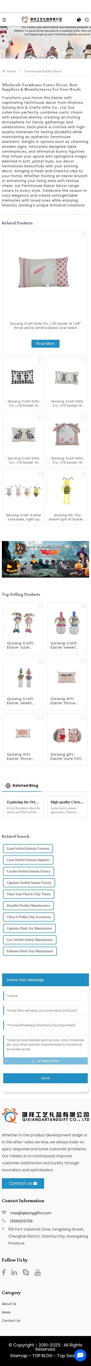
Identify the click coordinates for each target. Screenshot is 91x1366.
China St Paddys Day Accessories (29, 917)
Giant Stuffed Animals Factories (28, 848)
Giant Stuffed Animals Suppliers (28, 860)
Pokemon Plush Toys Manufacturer (30, 951)
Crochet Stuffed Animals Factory (28, 871)
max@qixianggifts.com (30, 1213)
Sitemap (19, 1356)
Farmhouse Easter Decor (43, 71)
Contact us (20, 1183)
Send (45, 1078)
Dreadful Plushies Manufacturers (28, 905)
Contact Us (11, 1320)
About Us (9, 1304)
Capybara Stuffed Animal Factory (29, 883)
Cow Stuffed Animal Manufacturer (30, 940)
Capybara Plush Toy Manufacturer (29, 928)
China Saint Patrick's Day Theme (29, 894)
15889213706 (21, 1221)
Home (11, 71)
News (6, 1312)
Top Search (69, 1356)
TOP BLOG (43, 1356)
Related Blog (25, 785)
